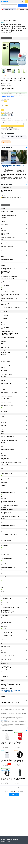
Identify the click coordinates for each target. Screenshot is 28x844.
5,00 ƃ (15, 746)
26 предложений (4, 747)
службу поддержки (5, 720)
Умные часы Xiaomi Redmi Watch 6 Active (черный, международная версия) (20, 761)
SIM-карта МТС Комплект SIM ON (18, 743)
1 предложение (17, 747)
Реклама (17, 838)
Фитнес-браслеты (4, 777)
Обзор (2, 750)
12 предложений (4, 765)
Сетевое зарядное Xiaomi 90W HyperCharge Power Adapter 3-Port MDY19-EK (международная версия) (7, 743)
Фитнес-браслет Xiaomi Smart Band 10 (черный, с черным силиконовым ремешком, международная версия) (7, 779)
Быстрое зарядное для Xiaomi (7, 741)
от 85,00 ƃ (3, 746)
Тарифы (21, 838)
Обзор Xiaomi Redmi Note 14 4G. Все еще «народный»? (12, 166)
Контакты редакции (11, 838)
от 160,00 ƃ (17, 764)
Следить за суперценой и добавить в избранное (14, 137)
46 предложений (4, 783)
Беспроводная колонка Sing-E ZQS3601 (19, 779)
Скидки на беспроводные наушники (7, 759)
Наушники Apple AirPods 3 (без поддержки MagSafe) (7, 761)
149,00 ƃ (16, 782)
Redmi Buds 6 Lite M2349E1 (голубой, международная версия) (10, 690)
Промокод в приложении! (8, 9)
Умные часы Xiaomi (18, 759)
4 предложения (17, 765)
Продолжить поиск (14, 794)
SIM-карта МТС (17, 741)
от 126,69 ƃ (4, 782)
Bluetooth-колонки (18, 777)
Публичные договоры (5, 841)
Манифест (3, 839)
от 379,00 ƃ (4, 764)
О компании (3, 838)
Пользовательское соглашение (12, 839)
